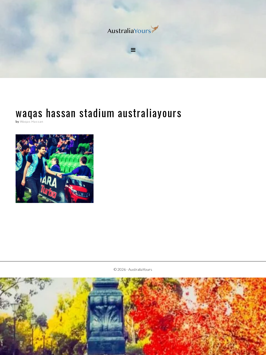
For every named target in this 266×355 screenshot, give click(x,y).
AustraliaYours (133, 30)
